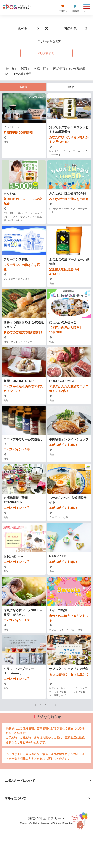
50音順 (70, 87)
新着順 (23, 87)
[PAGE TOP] (80, 819)
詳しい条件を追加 (48, 41)
